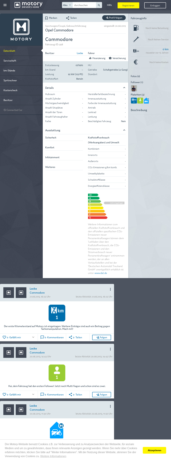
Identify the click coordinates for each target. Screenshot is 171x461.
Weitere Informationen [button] (53, 456)
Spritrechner (10, 80)
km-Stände (9, 70)
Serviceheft (10, 60)
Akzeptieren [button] (154, 450)
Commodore (37, 292)
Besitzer (8, 99)
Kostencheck (10, 90)
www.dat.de (101, 272)
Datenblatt (9, 50)
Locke (80, 53)
